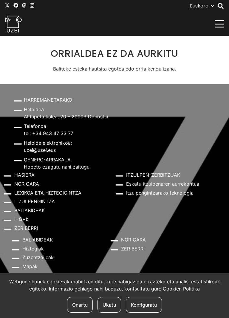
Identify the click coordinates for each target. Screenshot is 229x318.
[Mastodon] (24, 5)
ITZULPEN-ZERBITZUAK (153, 175)
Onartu (80, 305)
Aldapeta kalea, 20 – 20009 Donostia (66, 117)
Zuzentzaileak (38, 257)
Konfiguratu (144, 305)
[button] (202, 6)
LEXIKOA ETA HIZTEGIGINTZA (47, 193)
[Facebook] (15, 5)
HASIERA (24, 175)
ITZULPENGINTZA (34, 201)
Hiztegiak (33, 249)
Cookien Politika (181, 289)
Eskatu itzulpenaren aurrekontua (162, 184)
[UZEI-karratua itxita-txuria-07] (13, 24)
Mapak (30, 266)
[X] (7, 5)
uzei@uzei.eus (40, 150)
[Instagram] (32, 5)
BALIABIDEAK (29, 210)
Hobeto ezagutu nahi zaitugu (56, 167)
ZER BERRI (26, 228)
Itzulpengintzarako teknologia (160, 193)
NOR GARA (26, 184)
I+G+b (21, 219)
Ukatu (109, 305)
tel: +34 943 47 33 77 (48, 133)
